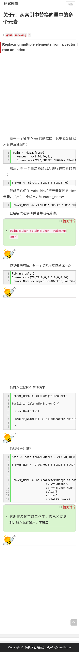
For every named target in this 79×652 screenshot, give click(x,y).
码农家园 (11, 3)
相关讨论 (69, 221)
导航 (70, 4)
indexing (20, 35)
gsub (9, 35)
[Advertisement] (39, 94)
